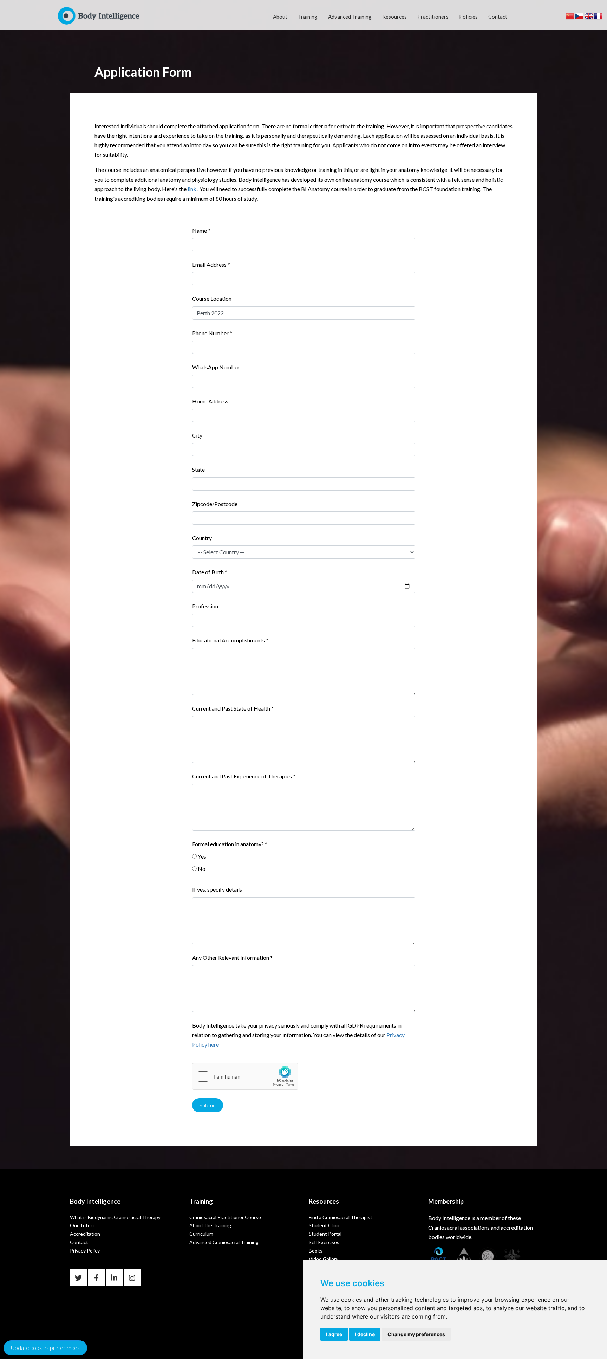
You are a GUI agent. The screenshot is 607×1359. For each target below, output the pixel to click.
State (198, 469)
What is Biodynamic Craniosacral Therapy (115, 1217)
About (280, 16)
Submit (207, 1105)
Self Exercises (324, 1242)
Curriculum (201, 1234)
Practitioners (433, 16)
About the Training (210, 1225)
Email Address (211, 264)
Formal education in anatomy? (229, 844)
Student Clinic (324, 1225)
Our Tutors (82, 1225)
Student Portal (325, 1234)
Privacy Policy (85, 1251)
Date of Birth (209, 572)
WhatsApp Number (216, 367)
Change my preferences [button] (416, 1334)
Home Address (210, 401)
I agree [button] (334, 1334)
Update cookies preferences (45, 1347)
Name (201, 230)
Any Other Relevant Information (232, 957)
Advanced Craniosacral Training (224, 1242)
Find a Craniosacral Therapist (340, 1217)
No (201, 868)
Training (308, 16)
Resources (394, 16)
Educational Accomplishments (230, 640)
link (192, 189)
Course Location (211, 298)
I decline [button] (365, 1334)
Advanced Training (350, 16)
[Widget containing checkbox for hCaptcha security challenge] (245, 1076)
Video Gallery (323, 1259)
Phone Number (212, 333)
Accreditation (85, 1234)
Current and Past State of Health (233, 708)
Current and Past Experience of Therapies (243, 776)
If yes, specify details (217, 889)
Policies (468, 16)
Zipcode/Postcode (214, 503)
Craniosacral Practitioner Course (225, 1217)
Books (315, 1251)
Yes (202, 856)
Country (202, 538)
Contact (497, 16)
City (197, 435)
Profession (205, 606)
